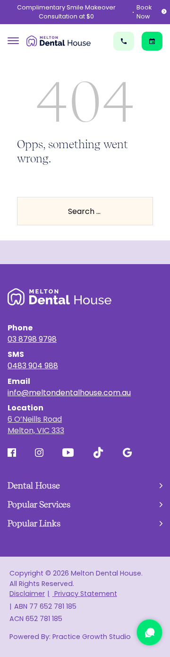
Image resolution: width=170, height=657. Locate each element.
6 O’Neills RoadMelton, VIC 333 (36, 425)
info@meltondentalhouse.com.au (69, 392)
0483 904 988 (33, 365)
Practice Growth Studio (91, 636)
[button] (85, 485)
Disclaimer (27, 593)
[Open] (13, 41)
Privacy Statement (84, 593)
